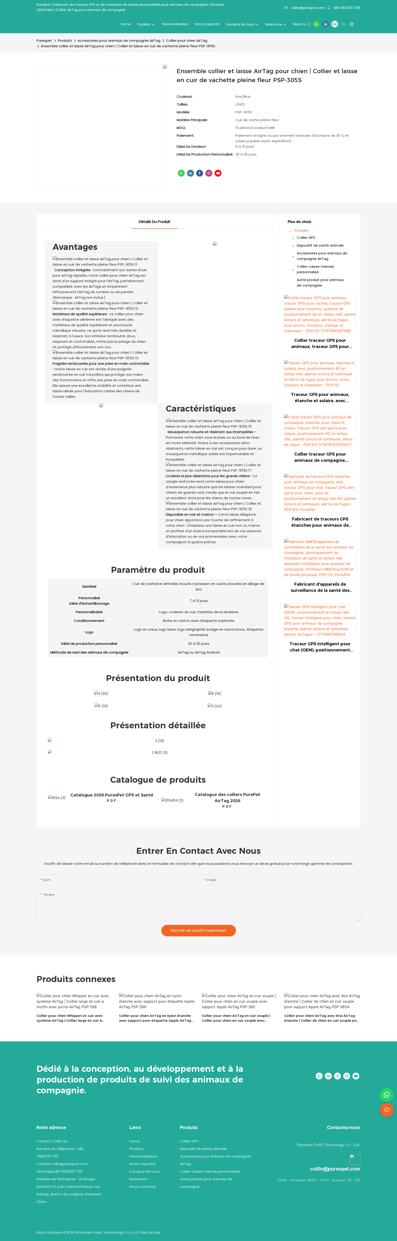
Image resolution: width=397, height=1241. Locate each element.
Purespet (44, 40)
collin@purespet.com (307, 8)
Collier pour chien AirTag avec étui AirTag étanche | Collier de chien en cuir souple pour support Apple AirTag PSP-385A (322, 1018)
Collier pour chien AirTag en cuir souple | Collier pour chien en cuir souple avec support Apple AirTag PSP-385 (236, 1018)
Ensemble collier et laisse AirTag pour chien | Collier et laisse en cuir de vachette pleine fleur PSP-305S (128, 46)
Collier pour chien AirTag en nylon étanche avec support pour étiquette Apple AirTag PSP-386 (155, 1018)
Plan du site (150, 1232)
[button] (308, 24)
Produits (65, 40)
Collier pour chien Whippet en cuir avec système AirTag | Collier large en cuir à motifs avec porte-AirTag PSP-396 (70, 1018)
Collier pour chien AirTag (186, 40)
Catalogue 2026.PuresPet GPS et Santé (112, 795)
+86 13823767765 (346, 8)
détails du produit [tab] (154, 221)
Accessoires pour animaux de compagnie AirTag (119, 40)
